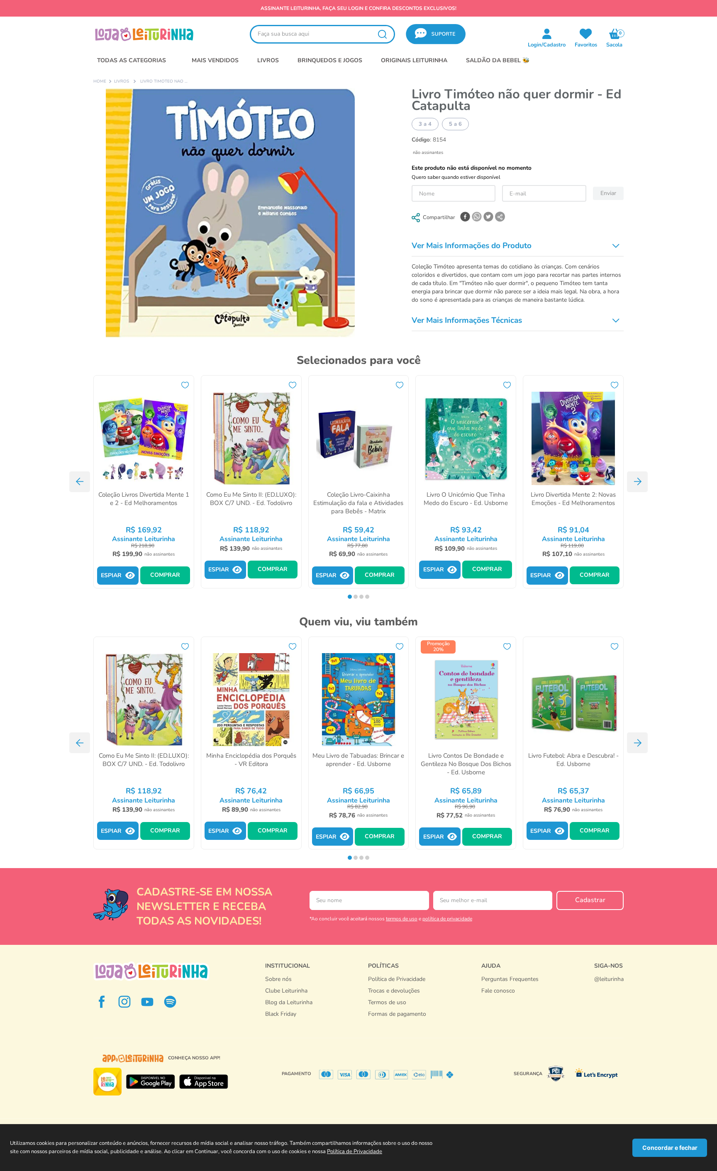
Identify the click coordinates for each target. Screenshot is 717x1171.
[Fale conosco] (609, 987)
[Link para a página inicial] (99, 81)
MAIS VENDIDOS (215, 60)
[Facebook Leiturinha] (101, 1001)
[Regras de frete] (397, 1023)
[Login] (586, 33)
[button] (435, 34)
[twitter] (488, 217)
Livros (121, 81)
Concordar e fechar (669, 1147)
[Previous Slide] (79, 481)
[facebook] (465, 217)
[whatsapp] (477, 217)
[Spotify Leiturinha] (170, 1001)
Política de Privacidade (354, 1151)
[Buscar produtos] (382, 34)
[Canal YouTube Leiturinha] (147, 1001)
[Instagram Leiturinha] (124, 1001)
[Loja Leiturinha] (151, 971)
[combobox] (322, 34)
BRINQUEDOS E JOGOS (330, 60)
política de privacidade (447, 918)
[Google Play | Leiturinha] (150, 1081)
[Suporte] (510, 999)
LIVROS (268, 60)
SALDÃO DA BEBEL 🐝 (497, 60)
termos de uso (401, 918)
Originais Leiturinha (414, 60)
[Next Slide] (637, 481)
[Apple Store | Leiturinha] (203, 1081)
